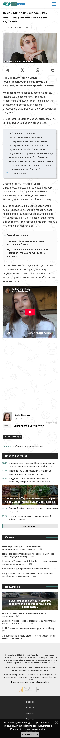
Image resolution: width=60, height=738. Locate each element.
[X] (22, 70)
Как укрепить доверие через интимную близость (30, 568)
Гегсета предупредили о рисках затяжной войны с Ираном (30, 518)
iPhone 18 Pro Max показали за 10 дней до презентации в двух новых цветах (30, 472)
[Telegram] (7, 70)
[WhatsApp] (37, 70)
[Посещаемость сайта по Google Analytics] (25, 689)
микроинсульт (36, 426)
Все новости (29, 526)
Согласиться (30, 734)
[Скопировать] (52, 70)
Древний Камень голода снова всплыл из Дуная (25, 243)
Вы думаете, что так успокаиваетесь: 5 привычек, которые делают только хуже (31, 480)
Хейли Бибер (20, 426)
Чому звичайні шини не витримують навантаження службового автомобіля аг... (27, 575)
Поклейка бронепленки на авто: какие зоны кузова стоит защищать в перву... (28, 555)
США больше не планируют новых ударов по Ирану (28, 629)
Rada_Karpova (22, 415)
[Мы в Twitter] (44, 649)
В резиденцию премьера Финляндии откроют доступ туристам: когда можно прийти (32, 465)
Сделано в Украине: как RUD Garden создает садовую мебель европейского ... (29, 562)
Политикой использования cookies (27, 729)
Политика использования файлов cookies (30, 682)
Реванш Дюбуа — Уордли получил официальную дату (33, 510)
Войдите (7, 446)
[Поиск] (41, 4)
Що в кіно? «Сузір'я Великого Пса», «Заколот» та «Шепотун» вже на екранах (27, 252)
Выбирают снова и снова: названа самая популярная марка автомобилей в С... (29, 622)
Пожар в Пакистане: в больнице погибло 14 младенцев (24, 614)
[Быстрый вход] (47, 4)
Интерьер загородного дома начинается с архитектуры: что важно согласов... (23, 547)
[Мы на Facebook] (16, 649)
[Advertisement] (30, 376)
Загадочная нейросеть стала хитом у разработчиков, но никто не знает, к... (29, 637)
